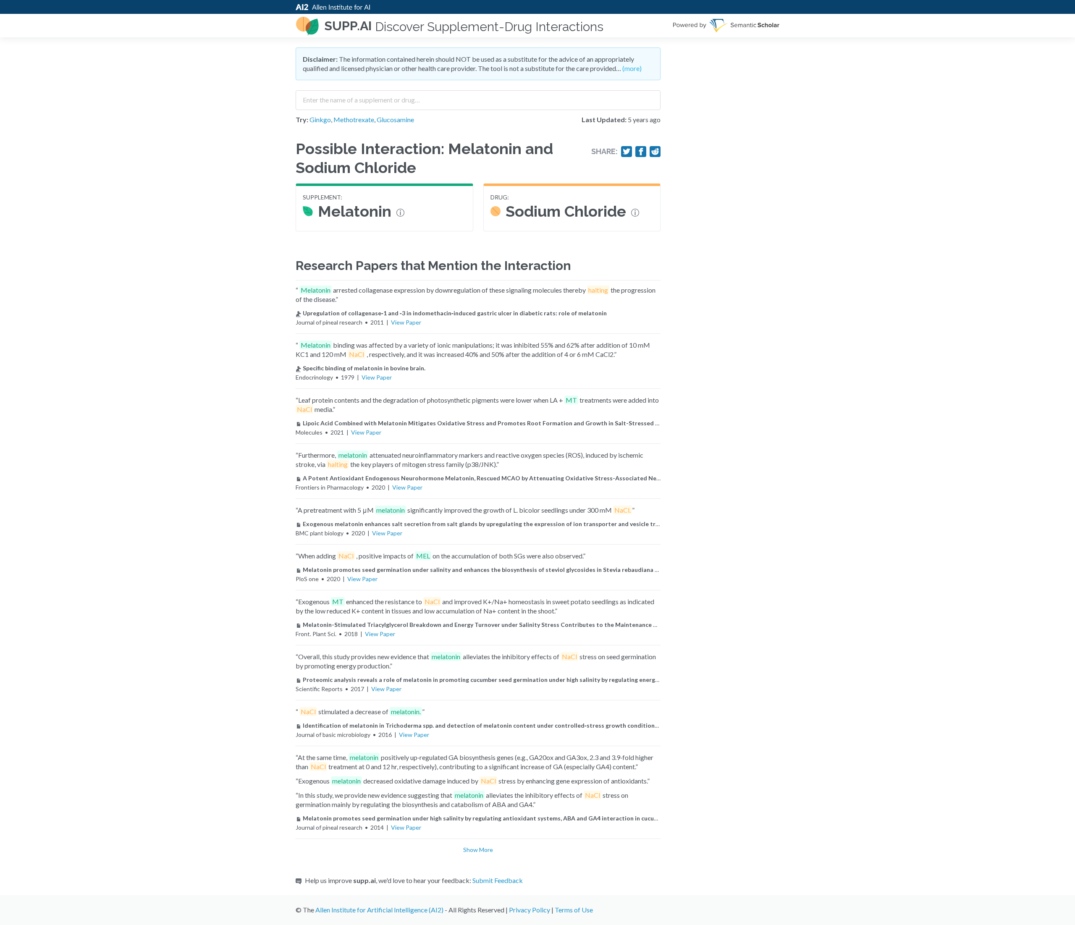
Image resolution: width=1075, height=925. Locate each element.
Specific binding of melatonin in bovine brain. (364, 368)
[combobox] (478, 97)
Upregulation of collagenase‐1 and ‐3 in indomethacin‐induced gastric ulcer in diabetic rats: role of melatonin (455, 313)
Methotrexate (353, 119)
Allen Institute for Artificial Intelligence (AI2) (379, 910)
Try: (302, 119)
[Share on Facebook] (641, 151)
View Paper (406, 322)
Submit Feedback (497, 880)
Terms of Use (574, 910)
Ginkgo (320, 119)
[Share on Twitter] (626, 151)
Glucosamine (395, 119)
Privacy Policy (529, 910)
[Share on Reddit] (655, 151)
